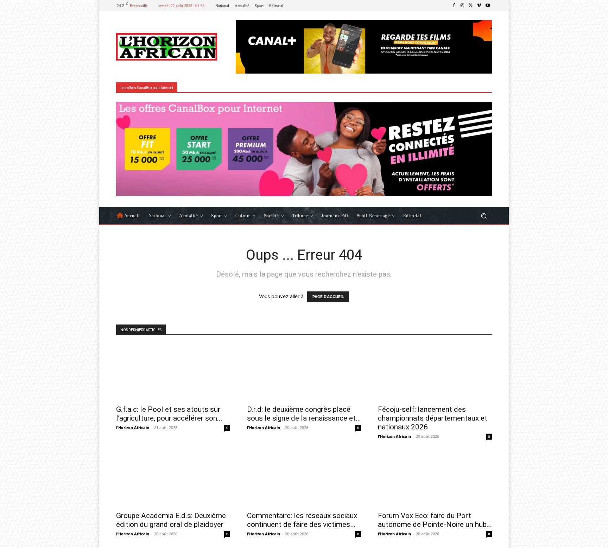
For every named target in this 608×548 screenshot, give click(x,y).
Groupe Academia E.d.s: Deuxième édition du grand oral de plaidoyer (171, 520)
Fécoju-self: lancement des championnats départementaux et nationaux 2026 (432, 418)
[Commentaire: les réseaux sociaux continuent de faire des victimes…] (304, 479)
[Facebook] (454, 5)
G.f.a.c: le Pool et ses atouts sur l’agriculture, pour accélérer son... (169, 413)
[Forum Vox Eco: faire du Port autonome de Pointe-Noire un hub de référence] (435, 479)
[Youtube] (487, 5)
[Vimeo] (479, 5)
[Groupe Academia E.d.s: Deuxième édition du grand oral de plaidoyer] (173, 479)
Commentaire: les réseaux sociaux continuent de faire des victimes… (302, 520)
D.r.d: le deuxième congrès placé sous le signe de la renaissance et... (304, 413)
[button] (483, 215)
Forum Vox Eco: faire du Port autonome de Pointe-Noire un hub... (435, 520)
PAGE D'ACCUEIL (328, 296)
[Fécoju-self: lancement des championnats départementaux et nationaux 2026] (435, 372)
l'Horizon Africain (132, 427)
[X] (471, 5)
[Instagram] (462, 5)
